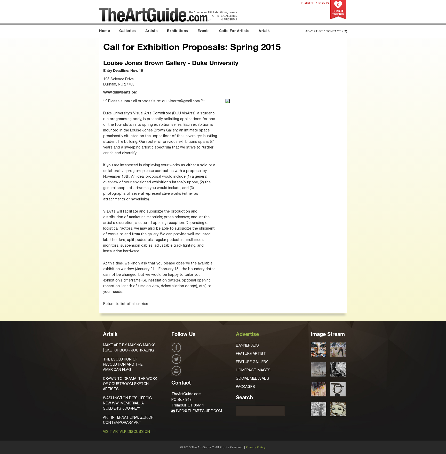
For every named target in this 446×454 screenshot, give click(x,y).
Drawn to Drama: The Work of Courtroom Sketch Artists (130, 384)
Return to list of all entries (125, 304)
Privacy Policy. (256, 447)
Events (203, 31)
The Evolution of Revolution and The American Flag (122, 364)
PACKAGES (245, 387)
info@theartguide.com (198, 411)
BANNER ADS (247, 345)
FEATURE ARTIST (251, 353)
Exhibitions (177, 31)
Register (307, 3)
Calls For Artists (234, 31)
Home (104, 31)
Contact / (334, 31)
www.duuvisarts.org (120, 93)
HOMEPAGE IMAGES (253, 370)
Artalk (264, 31)
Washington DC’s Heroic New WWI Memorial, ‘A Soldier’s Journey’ (127, 403)
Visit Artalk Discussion (126, 431)
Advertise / (315, 31)
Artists (151, 31)
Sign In (323, 3)
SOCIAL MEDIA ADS (252, 378)
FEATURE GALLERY (252, 362)
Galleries (127, 31)
